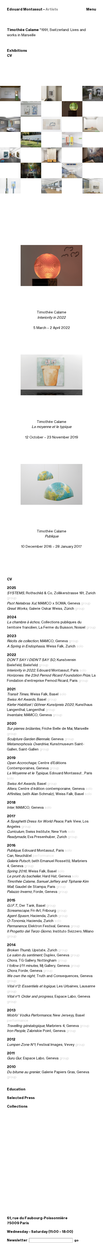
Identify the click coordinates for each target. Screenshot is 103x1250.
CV (9, 55)
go (76, 1240)
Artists (52, 9)
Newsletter (17, 1240)
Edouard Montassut (24, 9)
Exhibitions (17, 50)
